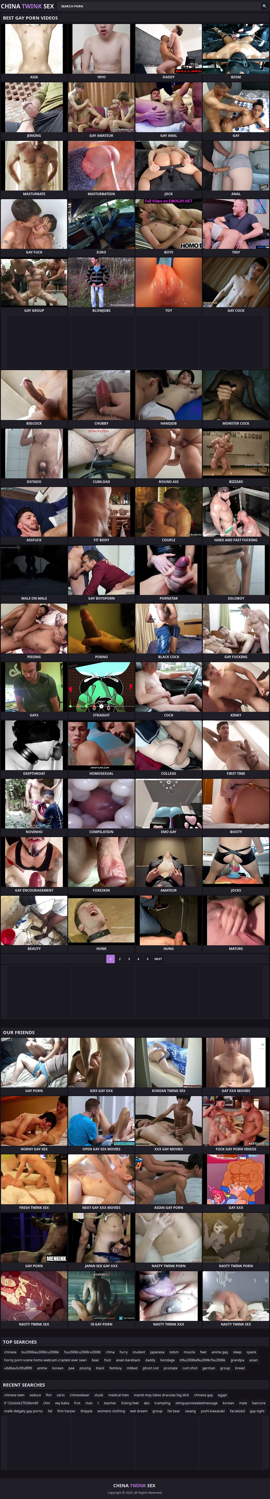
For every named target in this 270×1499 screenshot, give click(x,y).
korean (57, 1368)
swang (190, 1411)
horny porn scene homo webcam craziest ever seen (45, 1360)
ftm (49, 1395)
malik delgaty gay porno (23, 1411)
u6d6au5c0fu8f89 (18, 1368)
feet (203, 1352)
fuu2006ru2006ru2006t (82, 1352)
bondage (167, 1360)
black (100, 1368)
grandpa (237, 1360)
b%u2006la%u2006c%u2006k (202, 1360)
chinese (10, 1352)
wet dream (138, 1411)
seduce (35, 1395)
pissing (85, 1368)
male (243, 1403)
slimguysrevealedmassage (197, 1403)
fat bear (173, 1411)
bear (95, 1360)
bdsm (174, 1352)
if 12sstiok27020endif (21, 1403)
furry (124, 1352)
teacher (110, 1403)
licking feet (130, 1403)
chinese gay (203, 1395)
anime (42, 1368)
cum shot (189, 1368)
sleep (237, 1352)
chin (46, 1403)
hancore (258, 1403)
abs (147, 1403)
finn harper (66, 1411)
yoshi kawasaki (213, 1411)
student (139, 1352)
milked (132, 1368)
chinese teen (14, 1395)
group (225, 1368)
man (89, 1403)
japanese (157, 1352)
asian (253, 1360)
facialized (237, 1411)
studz (98, 1395)
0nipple (86, 1411)
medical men (118, 1395)
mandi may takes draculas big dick (161, 1395)
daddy (150, 1360)
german (208, 1368)
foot (107, 1360)
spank (251, 1352)
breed (240, 1368)
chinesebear (79, 1395)
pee (71, 1368)
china (110, 1352)
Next (158, 959)
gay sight (257, 1411)
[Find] (264, 6)
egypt (222, 1395)
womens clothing (111, 1411)
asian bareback (128, 1360)
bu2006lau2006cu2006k (40, 1352)
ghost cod (151, 1368)
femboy (115, 1368)
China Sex (27, 6)
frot (77, 1403)
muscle (189, 1352)
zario (61, 1395)
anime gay (220, 1352)
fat (50, 1411)
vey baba (62, 1403)
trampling (162, 1403)
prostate (170, 1368)
